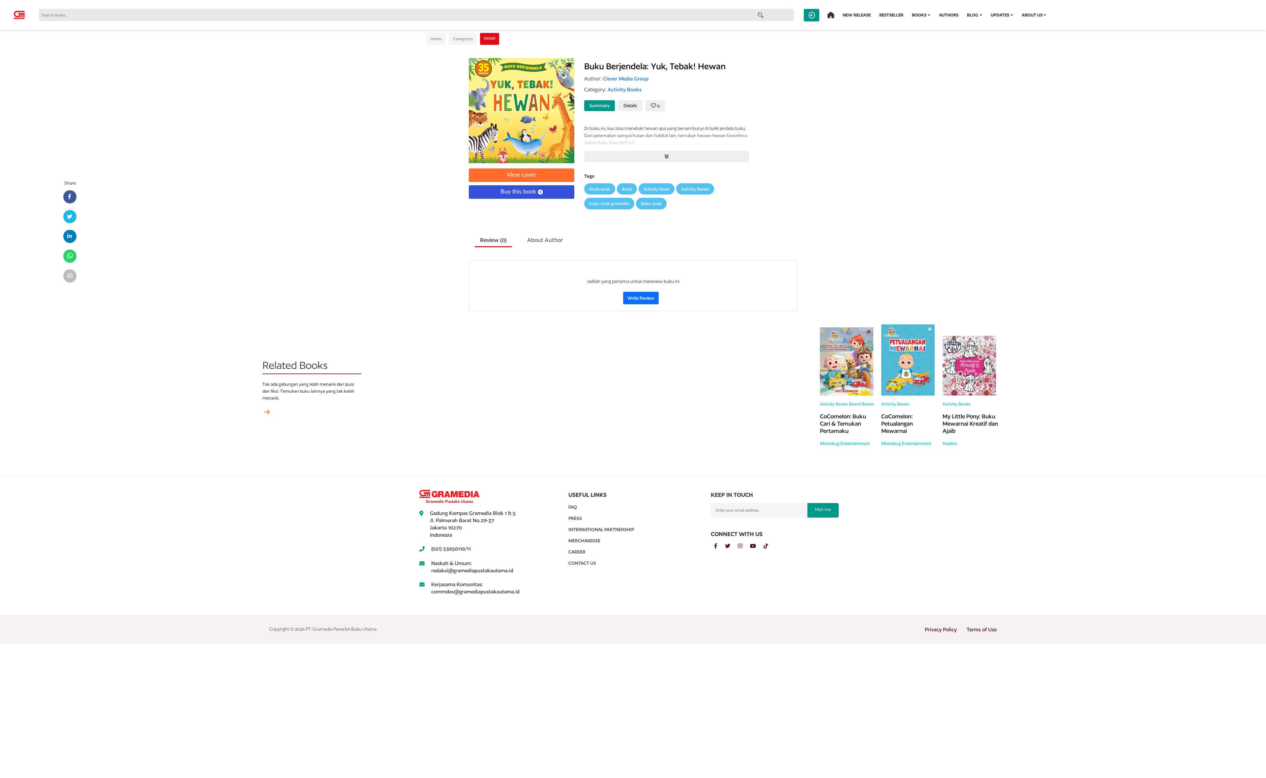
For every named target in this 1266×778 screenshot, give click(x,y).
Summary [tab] (599, 105)
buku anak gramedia (609, 203)
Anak (627, 189)
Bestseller (891, 15)
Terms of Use (982, 629)
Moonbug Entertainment (845, 443)
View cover (521, 175)
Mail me (823, 509)
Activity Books (695, 189)
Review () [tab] (493, 239)
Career (577, 551)
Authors (948, 15)
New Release (857, 15)
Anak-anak (599, 189)
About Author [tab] (545, 239)
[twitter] (731, 546)
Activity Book (657, 189)
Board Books (861, 404)
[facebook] (719, 546)
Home (436, 38)
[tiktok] (769, 546)
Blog (972, 15)
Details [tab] (630, 105)
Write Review (640, 298)
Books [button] (919, 15)
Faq (572, 507)
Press (575, 518)
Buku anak (651, 203)
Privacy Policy (941, 629)
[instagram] (744, 546)
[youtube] (757, 546)
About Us (1032, 15)
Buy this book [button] (519, 192)
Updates (1000, 15)
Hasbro (950, 443)
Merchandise (584, 540)
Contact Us (582, 563)
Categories (463, 38)
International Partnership (601, 529)
